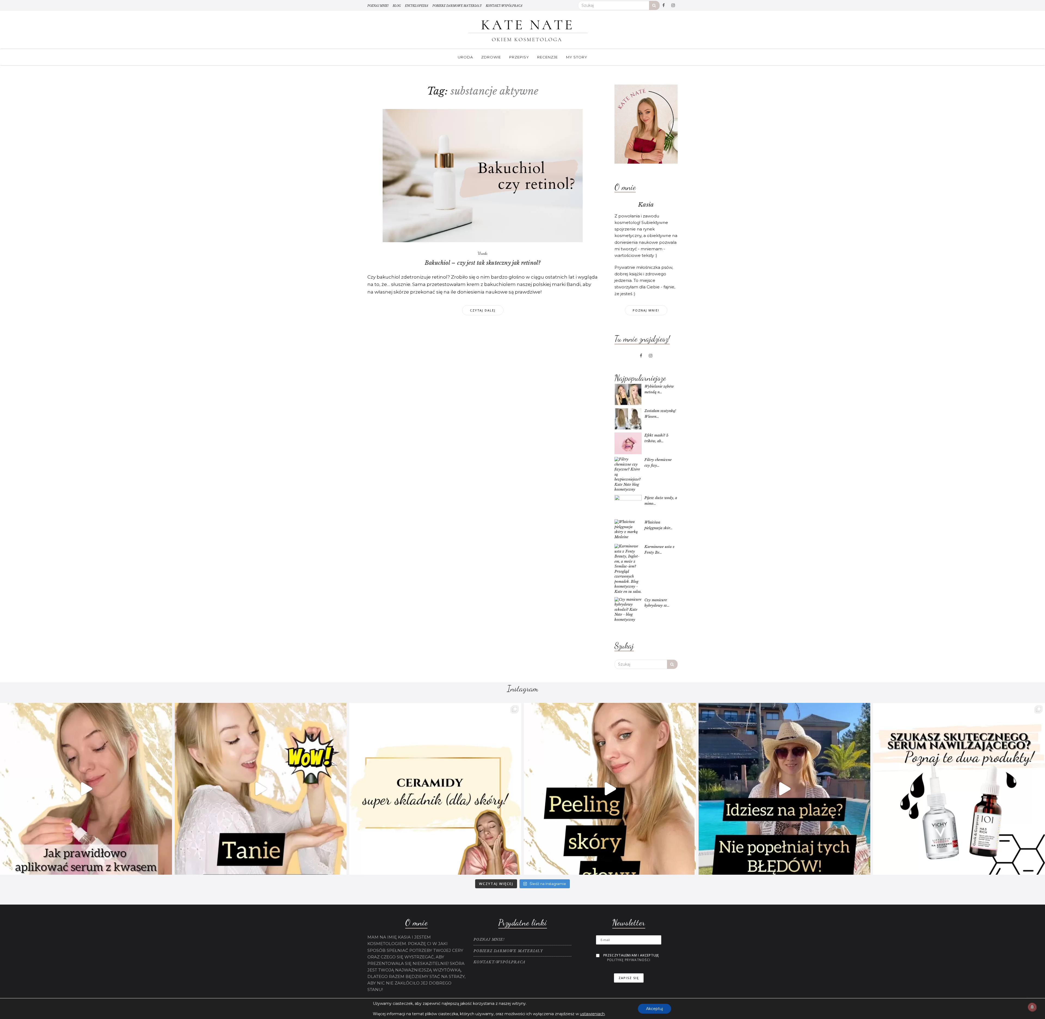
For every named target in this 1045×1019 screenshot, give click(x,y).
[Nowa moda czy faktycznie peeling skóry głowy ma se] (610, 789)
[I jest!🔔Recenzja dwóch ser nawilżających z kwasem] (959, 789)
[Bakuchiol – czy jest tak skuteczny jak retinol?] (483, 175)
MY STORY (576, 57)
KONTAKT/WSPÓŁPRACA (504, 6)
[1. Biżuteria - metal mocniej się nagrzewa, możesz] (785, 789)
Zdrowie (491, 57)
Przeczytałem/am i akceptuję (631, 957)
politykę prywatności (628, 960)
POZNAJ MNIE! (378, 6)
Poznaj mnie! (646, 310)
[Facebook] (664, 5)
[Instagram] (673, 5)
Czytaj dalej (483, 310)
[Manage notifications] (1032, 1007)
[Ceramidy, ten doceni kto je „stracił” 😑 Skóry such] (435, 789)
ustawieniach (592, 1013)
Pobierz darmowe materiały (457, 6)
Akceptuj (654, 1008)
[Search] (654, 5)
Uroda (465, 57)
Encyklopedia (416, 6)
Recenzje (547, 57)
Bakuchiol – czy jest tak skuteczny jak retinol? (482, 263)
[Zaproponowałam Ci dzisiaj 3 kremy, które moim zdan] (261, 789)
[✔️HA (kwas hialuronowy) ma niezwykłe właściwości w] (86, 789)
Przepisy (519, 57)
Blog (397, 6)
